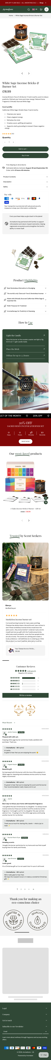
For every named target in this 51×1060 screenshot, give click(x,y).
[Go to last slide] (22, 73)
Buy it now (25, 155)
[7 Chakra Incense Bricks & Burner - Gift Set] (25, 482)
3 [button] (24, 889)
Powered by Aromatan (25, 1056)
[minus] (4, 142)
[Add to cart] (46, 502)
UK (36, 9)
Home (11, 15)
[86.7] (18, 709)
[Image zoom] (25, 43)
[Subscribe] (46, 1031)
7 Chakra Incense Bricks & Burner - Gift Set (25, 509)
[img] (7, 729)
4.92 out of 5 (31, 671)
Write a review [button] (25, 695)
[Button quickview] (46, 498)
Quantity (6, 137)
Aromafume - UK (28, 1052)
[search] (28, 9)
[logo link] (13, 920)
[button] (25, 149)
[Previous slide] (22, 520)
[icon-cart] (41, 9)
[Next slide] (28, 73)
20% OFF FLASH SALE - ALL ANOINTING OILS (20, 3)
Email (5, 1031)
